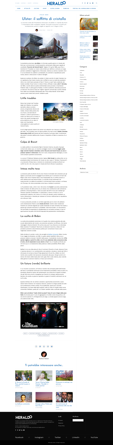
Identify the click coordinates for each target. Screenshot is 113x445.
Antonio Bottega (39, 407)
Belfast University (53, 234)
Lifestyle (82, 124)
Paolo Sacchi (18, 405)
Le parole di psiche (84, 120)
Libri (81, 122)
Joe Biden (61, 333)
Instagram (39, 437)
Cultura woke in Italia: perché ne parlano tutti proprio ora (85, 51)
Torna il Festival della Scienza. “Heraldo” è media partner (42, 384)
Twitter (58, 437)
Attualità (27, 8)
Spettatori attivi (83, 145)
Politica (81, 138)
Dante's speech (83, 84)
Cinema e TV (83, 77)
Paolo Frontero (59, 385)
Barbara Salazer (42, 30)
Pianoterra (82, 133)
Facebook (19, 437)
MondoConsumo (83, 129)
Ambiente (82, 70)
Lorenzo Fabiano (60, 409)
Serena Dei (38, 387)
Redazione (60, 423)
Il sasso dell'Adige (84, 106)
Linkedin (75, 437)
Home (18, 8)
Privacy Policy (61, 425)
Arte (81, 72)
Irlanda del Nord (52, 333)
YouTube (94, 437)
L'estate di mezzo (84, 113)
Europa (81, 90)
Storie (81, 149)
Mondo (46, 14)
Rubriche (66, 8)
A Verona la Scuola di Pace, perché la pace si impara (22, 384)
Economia (82, 86)
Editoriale (35, 3)
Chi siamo (17, 3)
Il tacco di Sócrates (84, 108)
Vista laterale (83, 161)
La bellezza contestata (22, 404)
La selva (82, 118)
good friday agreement (34, 333)
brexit (25, 333)
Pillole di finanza (83, 136)
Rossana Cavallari (19, 387)
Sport (45, 8)
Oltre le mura (55, 8)
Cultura (36, 8)
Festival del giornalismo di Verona (87, 95)
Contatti (30, 3)
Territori (82, 156)
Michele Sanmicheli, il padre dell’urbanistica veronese (85, 58)
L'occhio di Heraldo (84, 115)
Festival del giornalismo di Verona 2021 (88, 97)
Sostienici (23, 3)
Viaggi (81, 158)
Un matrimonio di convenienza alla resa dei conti (64, 405)
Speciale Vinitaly (83, 142)
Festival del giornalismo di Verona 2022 (89, 99)
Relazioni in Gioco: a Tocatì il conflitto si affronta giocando (85, 44)
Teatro (81, 154)
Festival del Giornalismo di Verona (84, 8)
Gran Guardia (83, 102)
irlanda (44, 333)
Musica (81, 131)
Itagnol (81, 111)
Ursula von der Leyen (44, 335)
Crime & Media (83, 79)
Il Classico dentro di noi (85, 104)
